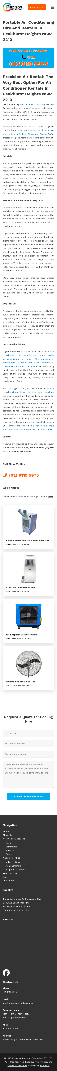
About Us (7, 835)
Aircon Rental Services (14, 839)
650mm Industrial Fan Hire (20, 681)
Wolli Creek (46, 429)
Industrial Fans (13, 862)
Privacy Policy (41, 1062)
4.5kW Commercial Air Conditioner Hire (27, 540)
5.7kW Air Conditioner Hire (20, 587)
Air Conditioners (13, 866)
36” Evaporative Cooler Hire (21, 634)
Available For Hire (11, 858)
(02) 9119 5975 (10, 992)
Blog (5, 877)
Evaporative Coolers (16, 869)
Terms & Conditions (17, 1065)
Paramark (45, 1065)
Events (9, 854)
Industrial (10, 850)
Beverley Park (40, 426)
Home (6, 831)
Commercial (11, 847)
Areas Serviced (10, 873)
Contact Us (8, 880)
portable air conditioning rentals (37, 104)
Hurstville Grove (17, 429)
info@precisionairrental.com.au (18, 1003)
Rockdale (30, 429)
